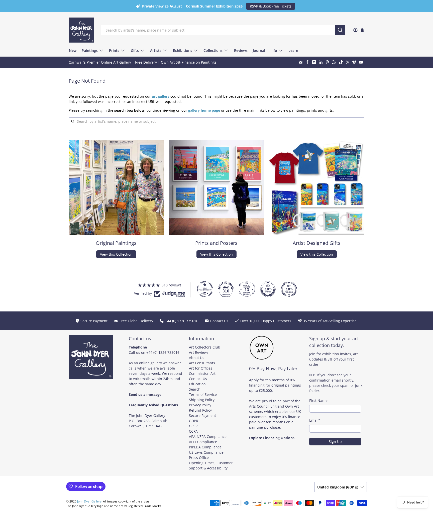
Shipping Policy (201, 399)
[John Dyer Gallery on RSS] (334, 62)
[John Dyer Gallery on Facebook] (307, 62)
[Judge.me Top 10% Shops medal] (268, 289)
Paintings (90, 50)
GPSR (193, 426)
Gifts (135, 50)
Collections (213, 50)
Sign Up (335, 441)
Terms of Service (203, 394)
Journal (259, 50)
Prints (114, 50)
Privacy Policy (200, 405)
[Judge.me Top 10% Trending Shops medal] (289, 289)
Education (197, 384)
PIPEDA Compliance (205, 447)
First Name (318, 400)
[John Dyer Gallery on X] (348, 62)
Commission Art (202, 373)
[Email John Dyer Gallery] (300, 62)
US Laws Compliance (206, 452)
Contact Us (198, 378)
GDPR (193, 420)
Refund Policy (200, 410)
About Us (196, 357)
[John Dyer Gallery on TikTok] (341, 62)
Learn (293, 50)
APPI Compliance (203, 441)
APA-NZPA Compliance (208, 436)
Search (194, 389)
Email (314, 420)
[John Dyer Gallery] (81, 30)
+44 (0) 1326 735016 (162, 352)
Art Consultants (202, 363)
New (72, 50)
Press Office (199, 457)
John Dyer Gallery (89, 501)
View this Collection (116, 254)
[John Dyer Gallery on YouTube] (361, 62)
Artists (155, 50)
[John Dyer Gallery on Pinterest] (327, 62)
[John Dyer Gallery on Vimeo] (354, 62)
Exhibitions (182, 50)
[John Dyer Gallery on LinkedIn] (320, 62)
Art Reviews (198, 352)
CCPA (193, 431)
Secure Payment (202, 415)
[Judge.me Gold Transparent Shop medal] (205, 289)
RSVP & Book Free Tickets (270, 6)
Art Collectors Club (204, 347)
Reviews (241, 50)
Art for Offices (200, 368)
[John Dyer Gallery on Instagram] (314, 62)
